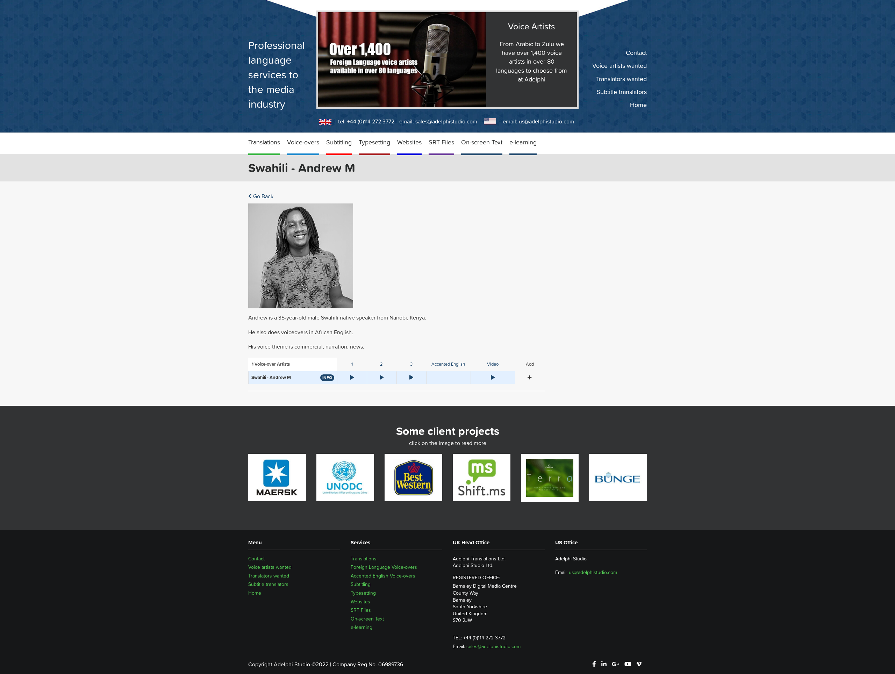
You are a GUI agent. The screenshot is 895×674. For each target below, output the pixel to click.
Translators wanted (621, 78)
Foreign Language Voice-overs (384, 567)
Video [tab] (493, 364)
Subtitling (339, 142)
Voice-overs (303, 142)
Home (638, 104)
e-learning (523, 142)
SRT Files (441, 142)
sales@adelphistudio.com (446, 121)
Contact (636, 52)
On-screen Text (481, 142)
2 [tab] (381, 364)
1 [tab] (352, 364)
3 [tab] (411, 364)
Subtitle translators (621, 91)
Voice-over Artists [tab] (271, 364)
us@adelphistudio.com (546, 121)
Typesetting (374, 142)
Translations (264, 142)
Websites (409, 142)
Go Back (262, 196)
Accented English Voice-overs (383, 575)
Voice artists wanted (619, 65)
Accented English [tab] (448, 364)
